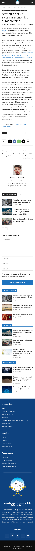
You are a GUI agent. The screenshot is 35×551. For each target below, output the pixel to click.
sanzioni (29, 133)
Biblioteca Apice (7, 446)
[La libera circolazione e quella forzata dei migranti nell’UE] (7, 307)
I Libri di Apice (6, 443)
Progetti (4, 440)
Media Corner (6, 423)
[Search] (32, 2)
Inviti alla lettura (7, 426)
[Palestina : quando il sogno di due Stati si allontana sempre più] (7, 202)
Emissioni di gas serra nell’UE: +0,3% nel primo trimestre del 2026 (21, 212)
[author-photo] (17, 175)
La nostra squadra (7, 460)
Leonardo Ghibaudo (9, 24)
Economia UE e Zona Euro (19, 7)
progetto (4, 30)
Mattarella (5, 417)
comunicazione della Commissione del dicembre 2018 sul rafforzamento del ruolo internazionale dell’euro (17, 55)
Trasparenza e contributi (9, 466)
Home (3, 7)
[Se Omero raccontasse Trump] (7, 317)
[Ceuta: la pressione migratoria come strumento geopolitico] (7, 370)
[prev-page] (3, 228)
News (8, 7)
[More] (28, 141)
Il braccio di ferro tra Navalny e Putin (8, 155)
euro (23, 133)
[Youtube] (28, 536)
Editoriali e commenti (8, 411)
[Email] (10, 141)
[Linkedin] (17, 536)
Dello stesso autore (24, 195)
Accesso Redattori (11, 543)
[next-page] (6, 228)
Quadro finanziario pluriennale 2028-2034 (15, 420)
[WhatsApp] (19, 141)
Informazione (23, 10)
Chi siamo (5, 457)
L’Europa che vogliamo (9, 463)
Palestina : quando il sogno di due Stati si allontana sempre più (22, 202)
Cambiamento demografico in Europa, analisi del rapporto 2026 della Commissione (22, 379)
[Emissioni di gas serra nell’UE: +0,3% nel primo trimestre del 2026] (7, 211)
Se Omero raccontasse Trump (22, 314)
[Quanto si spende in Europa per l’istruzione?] (7, 221)
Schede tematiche (7, 414)
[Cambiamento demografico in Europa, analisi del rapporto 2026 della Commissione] (7, 379)
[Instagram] (12, 535)
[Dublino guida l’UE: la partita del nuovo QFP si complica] (7, 389)
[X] (23, 141)
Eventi (4, 437)
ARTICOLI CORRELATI (9, 195)
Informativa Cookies (23, 543)
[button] (3, 2)
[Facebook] (14, 141)
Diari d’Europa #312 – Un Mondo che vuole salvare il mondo (26, 156)
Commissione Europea (14, 133)
